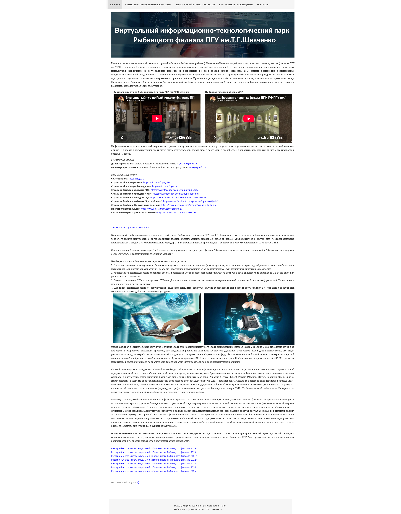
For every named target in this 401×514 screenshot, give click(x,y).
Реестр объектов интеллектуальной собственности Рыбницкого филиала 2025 (153, 470)
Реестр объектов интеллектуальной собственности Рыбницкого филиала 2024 (153, 467)
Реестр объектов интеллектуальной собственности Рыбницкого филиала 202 (153, 463)
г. (196, 459)
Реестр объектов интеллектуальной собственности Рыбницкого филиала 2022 (153, 459)
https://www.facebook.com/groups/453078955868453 (178, 197)
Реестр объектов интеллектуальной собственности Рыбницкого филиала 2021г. (154, 455)
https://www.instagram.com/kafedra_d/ (161, 208)
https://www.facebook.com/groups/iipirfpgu (176, 193)
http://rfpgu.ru (136, 178)
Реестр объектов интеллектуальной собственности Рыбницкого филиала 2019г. (154, 448)
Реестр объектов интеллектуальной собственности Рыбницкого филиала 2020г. (154, 452)
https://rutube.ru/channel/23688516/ (176, 212)
